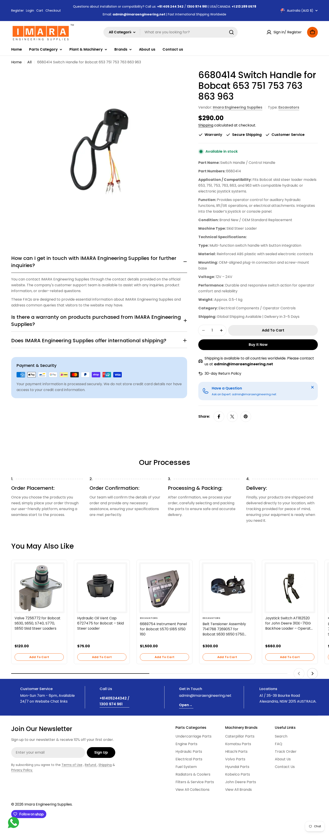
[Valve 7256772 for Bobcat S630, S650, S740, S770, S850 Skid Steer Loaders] (39, 587)
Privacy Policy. (22, 770)
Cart (39, 10)
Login (30, 10)
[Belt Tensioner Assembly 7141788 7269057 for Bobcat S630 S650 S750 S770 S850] (227, 587)
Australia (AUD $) (300, 10)
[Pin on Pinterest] (245, 416)
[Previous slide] (299, 673)
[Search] (231, 32)
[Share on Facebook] (219, 416)
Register (17, 10)
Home (16, 62)
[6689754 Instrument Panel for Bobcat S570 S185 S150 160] (164, 587)
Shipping (205, 125)
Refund (91, 765)
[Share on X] (232, 416)
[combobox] (170, 32)
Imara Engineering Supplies (237, 107)
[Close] (312, 387)
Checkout (53, 10)
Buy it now (258, 344)
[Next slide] (312, 673)
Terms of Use (72, 765)
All (29, 62)
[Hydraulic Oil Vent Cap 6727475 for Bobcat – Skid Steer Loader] (101, 587)
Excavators (288, 107)
